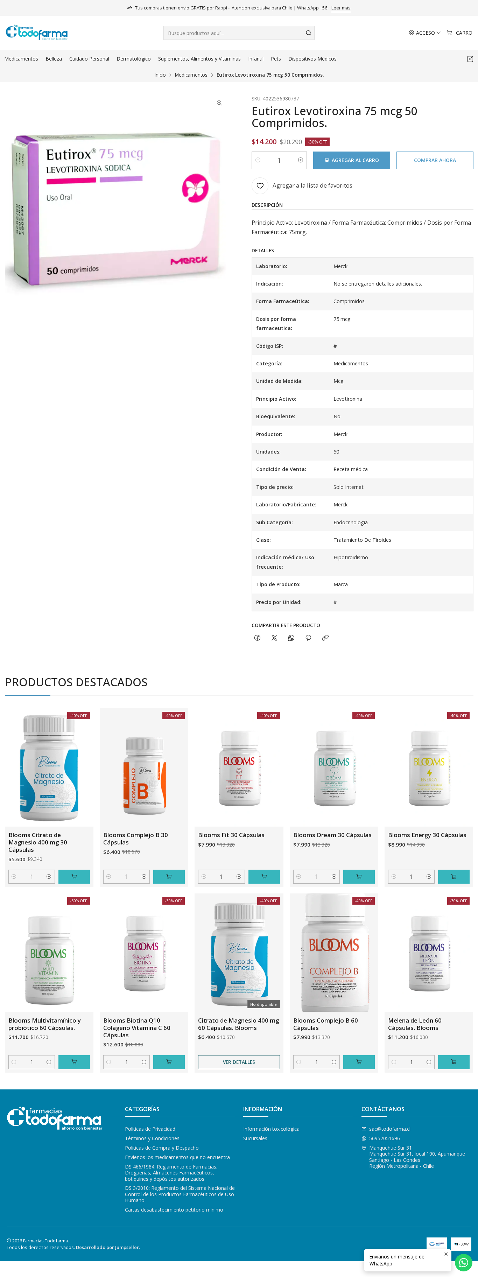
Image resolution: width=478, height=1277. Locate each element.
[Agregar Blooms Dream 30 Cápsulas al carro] (359, 877)
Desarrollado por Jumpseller (107, 1247)
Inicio (160, 74)
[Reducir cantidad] (258, 160)
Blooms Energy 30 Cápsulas (427, 835)
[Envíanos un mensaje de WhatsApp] (463, 1262)
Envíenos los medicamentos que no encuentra (177, 1157)
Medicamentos (191, 74)
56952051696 (384, 1138)
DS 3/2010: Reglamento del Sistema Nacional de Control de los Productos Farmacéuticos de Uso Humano (180, 1194)
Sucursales (255, 1138)
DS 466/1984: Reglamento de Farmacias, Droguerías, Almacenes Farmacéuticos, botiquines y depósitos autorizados (171, 1172)
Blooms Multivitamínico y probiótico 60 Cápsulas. (44, 1024)
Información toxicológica (271, 1128)
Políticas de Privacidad (150, 1128)
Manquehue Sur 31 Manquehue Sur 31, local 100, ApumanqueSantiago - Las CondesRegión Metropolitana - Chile (417, 1157)
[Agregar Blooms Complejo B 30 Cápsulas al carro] (169, 877)
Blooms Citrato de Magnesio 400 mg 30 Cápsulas (37, 842)
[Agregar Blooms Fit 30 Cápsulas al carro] (264, 877)
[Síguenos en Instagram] (470, 59)
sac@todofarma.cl (389, 1128)
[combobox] (238, 33)
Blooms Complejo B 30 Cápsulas (135, 838)
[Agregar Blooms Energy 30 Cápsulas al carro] (454, 877)
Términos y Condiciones (152, 1138)
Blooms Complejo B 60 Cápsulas (325, 1024)
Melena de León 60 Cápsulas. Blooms (415, 1024)
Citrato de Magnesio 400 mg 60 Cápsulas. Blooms (238, 1024)
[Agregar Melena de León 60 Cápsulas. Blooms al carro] (454, 1062)
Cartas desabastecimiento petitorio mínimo (174, 1209)
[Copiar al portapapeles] (325, 638)
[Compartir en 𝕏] (274, 638)
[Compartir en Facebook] (257, 638)
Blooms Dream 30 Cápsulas (332, 835)
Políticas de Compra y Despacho (162, 1147)
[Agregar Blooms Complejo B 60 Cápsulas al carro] (359, 1062)
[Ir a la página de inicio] (36, 33)
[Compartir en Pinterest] (308, 638)
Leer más (341, 8)
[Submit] (309, 33)
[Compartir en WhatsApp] (291, 638)
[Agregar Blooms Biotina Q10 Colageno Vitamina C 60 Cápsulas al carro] (169, 1062)
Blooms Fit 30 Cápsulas (231, 835)
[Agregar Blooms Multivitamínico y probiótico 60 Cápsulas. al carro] (74, 1062)
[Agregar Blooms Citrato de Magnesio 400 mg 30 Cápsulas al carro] (74, 877)
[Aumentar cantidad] (301, 160)
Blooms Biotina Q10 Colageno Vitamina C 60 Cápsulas (136, 1027)
